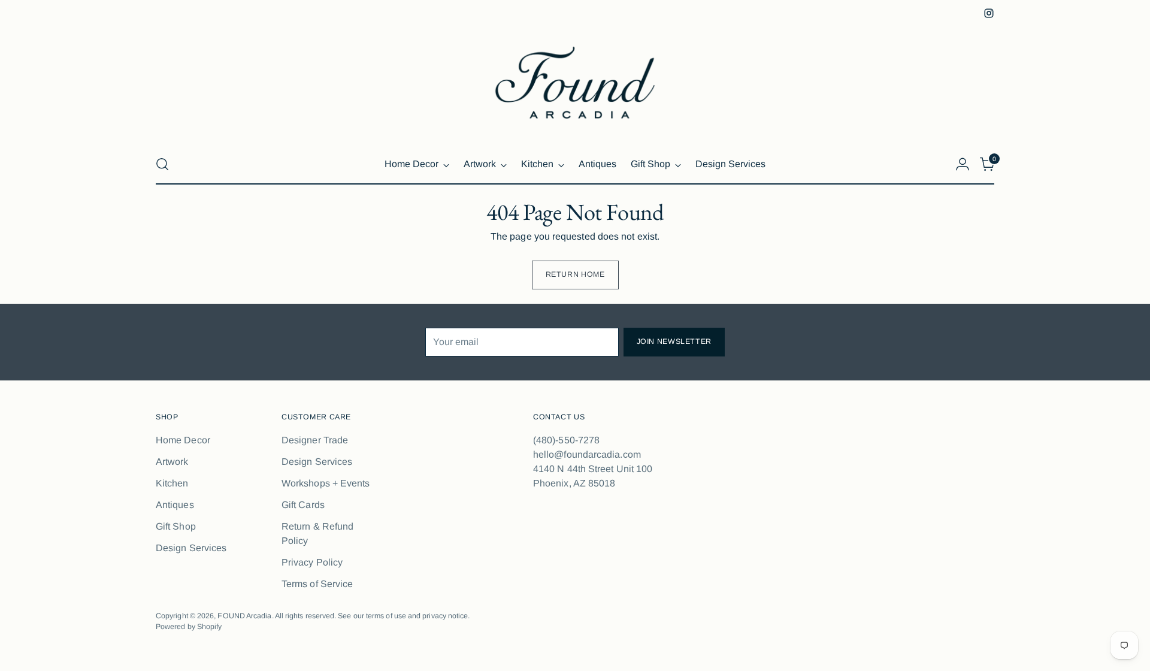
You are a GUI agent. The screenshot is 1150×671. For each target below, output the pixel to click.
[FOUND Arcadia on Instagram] (988, 13)
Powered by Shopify (189, 626)
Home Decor (183, 440)
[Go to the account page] (963, 164)
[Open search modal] (162, 164)
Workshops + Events (326, 483)
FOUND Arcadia (244, 616)
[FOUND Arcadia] (575, 83)
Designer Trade (315, 440)
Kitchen (172, 483)
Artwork (172, 462)
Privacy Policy (312, 562)
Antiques (175, 505)
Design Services (191, 548)
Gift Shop (176, 526)
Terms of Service (317, 584)
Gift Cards (303, 505)
